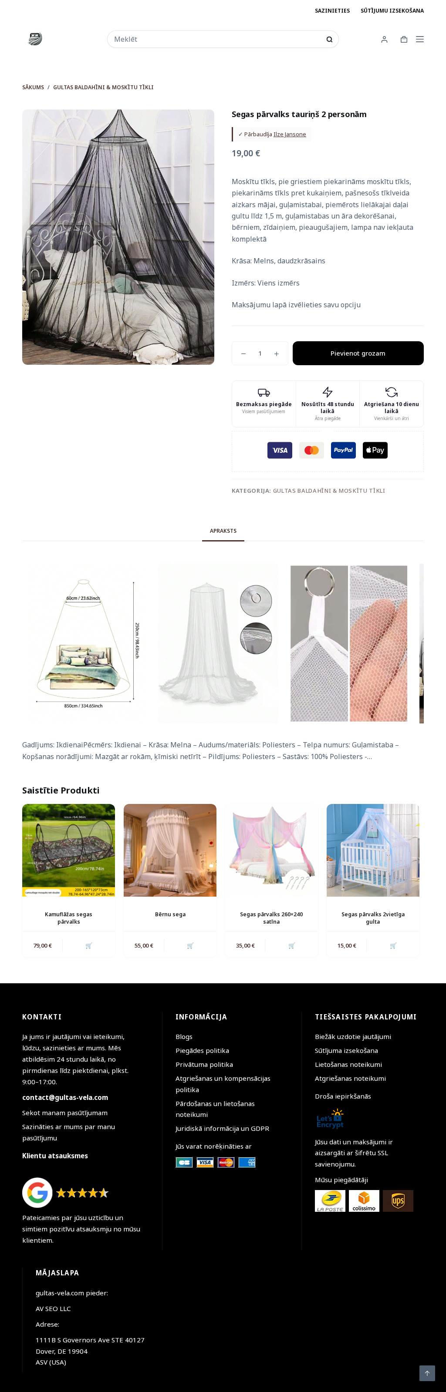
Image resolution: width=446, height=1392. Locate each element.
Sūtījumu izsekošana (392, 10)
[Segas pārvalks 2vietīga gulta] (373, 850)
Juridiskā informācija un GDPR (222, 1128)
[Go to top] (427, 1373)
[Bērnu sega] (170, 850)
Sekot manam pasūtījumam (65, 1112)
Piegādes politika (202, 1050)
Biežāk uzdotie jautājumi (353, 1036)
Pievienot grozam (358, 353)
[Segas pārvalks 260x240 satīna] (271, 850)
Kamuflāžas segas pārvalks (68, 918)
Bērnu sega (170, 914)
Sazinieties (332, 10)
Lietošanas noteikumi (348, 1064)
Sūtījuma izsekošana (346, 1050)
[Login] (384, 39)
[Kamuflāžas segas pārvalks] (68, 850)
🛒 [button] (88, 945)
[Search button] (329, 39)
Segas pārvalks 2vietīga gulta (373, 918)
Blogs (184, 1036)
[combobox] (217, 39)
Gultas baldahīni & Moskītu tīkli (329, 490)
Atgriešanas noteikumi (350, 1078)
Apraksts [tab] (223, 531)
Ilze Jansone (290, 134)
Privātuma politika (204, 1064)
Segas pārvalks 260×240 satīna (271, 918)
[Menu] (420, 39)
